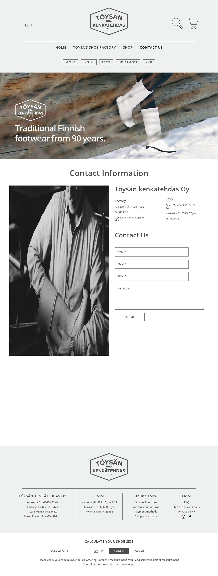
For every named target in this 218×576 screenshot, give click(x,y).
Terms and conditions (187, 507)
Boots (106, 62)
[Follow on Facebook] (190, 516)
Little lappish (128, 62)
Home (60, 48)
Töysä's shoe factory (94, 48)
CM (96, 550)
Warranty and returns (146, 507)
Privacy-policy (186, 511)
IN (102, 550)
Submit (130, 317)
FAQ (186, 502)
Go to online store (146, 502)
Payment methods (146, 511)
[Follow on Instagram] (183, 516)
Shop (128, 48)
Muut (149, 62)
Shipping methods (146, 516)
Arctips (70, 62)
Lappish (89, 62)
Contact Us (151, 48)
